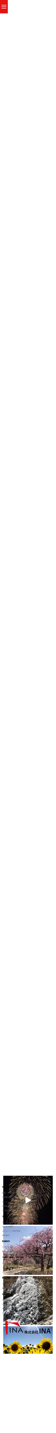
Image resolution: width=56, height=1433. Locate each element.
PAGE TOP (52, 1387)
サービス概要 (7, 1247)
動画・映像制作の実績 (11, 1251)
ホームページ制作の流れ (12, 1222)
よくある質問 (7, 1226)
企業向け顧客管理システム (13, 1206)
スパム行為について (10, 1272)
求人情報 (5, 1309)
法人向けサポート (9, 1313)
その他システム (8, 1210)
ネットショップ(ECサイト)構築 (15, 1202)
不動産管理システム (10, 1197)
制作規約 (5, 1235)
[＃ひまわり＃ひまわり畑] (28, 1350)
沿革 (4, 1304)
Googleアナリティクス (11, 1263)
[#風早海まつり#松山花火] (28, 1200)
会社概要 (5, 1300)
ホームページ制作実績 (11, 1231)
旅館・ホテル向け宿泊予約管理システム (18, 1193)
